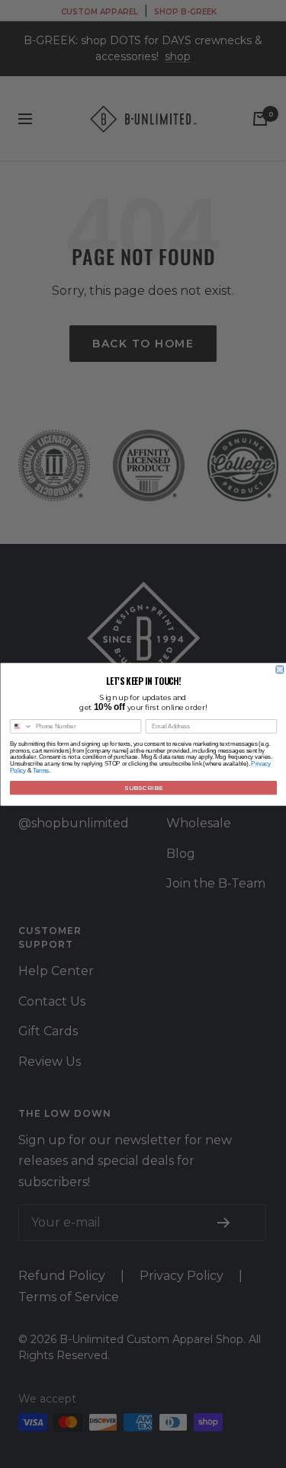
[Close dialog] (280, 669)
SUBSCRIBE (143, 787)
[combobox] (21, 725)
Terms (41, 769)
